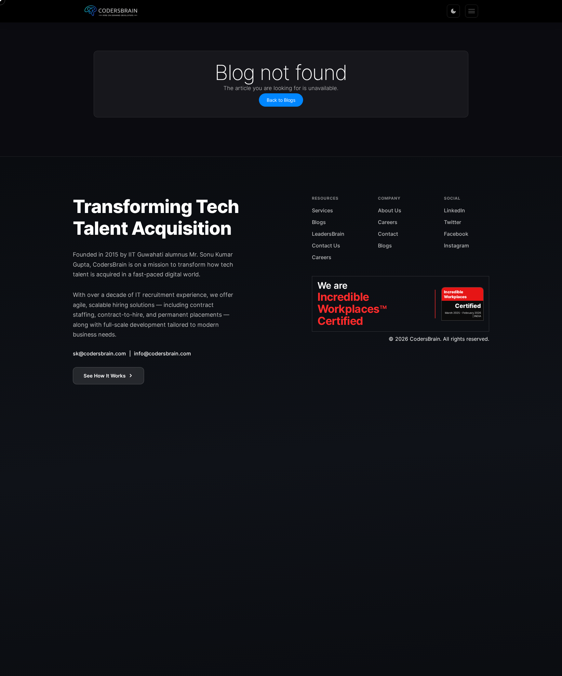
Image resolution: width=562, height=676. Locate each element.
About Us (389, 210)
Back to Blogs (281, 100)
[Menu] (471, 11)
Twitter (452, 222)
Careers (321, 257)
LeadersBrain (328, 234)
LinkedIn (454, 210)
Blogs (319, 222)
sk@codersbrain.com (99, 353)
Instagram (456, 245)
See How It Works (105, 376)
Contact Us (326, 245)
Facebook (456, 234)
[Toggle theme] (453, 11)
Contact (388, 234)
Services (322, 210)
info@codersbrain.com (162, 353)
